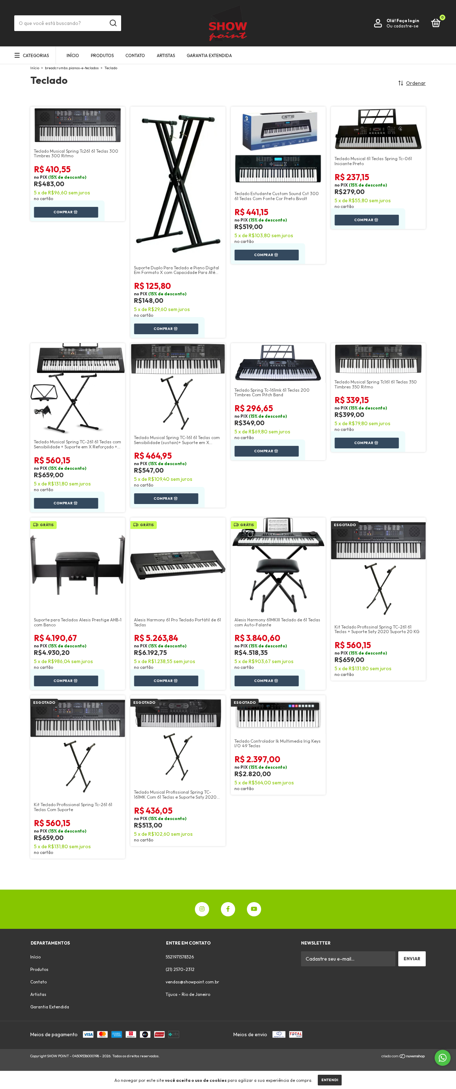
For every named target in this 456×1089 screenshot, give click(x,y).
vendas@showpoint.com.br (192, 981)
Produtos (102, 55)
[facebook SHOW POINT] (228, 909)
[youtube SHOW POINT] (254, 909)
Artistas (166, 55)
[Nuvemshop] (403, 1057)
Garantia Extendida (209, 55)
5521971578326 (180, 957)
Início (73, 55)
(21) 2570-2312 (180, 969)
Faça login (408, 20)
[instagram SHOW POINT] (202, 909)
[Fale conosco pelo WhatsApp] (443, 1058)
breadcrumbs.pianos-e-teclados (72, 68)
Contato (135, 55)
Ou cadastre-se (402, 26)
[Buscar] (113, 23)
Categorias (36, 55)
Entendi (329, 1080)
